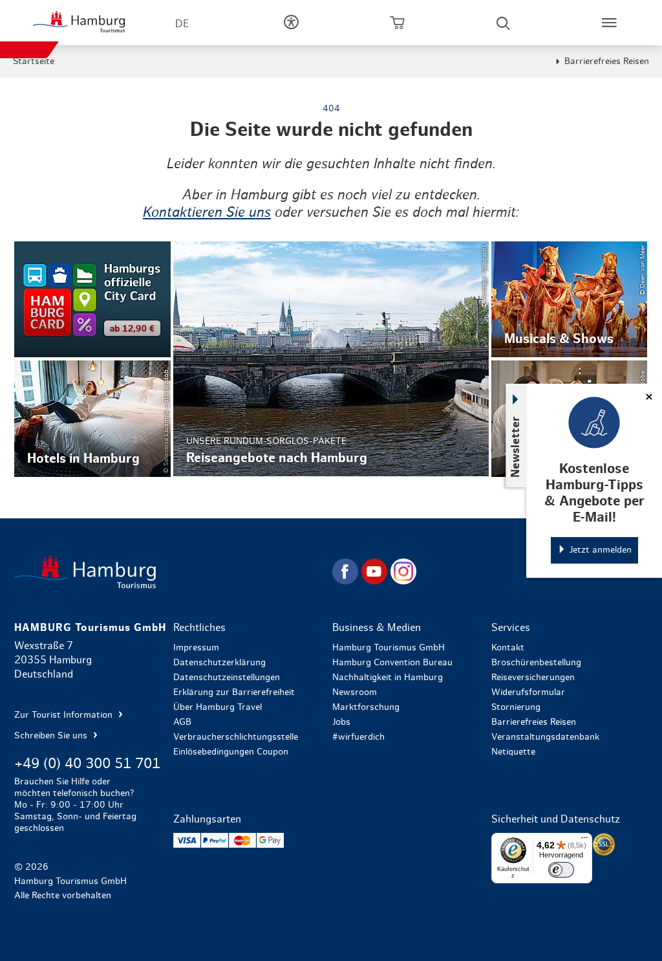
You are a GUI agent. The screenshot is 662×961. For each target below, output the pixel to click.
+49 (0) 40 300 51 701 (87, 763)
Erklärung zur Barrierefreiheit (234, 692)
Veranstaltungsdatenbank (545, 737)
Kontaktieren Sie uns (207, 212)
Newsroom (354, 692)
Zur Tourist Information (64, 715)
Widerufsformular (528, 692)
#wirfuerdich (358, 737)
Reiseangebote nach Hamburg (330, 359)
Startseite (33, 61)
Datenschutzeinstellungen (226, 677)
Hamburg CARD (92, 299)
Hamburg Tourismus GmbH (388, 647)
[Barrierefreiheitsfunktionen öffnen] (291, 22)
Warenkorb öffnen (397, 22)
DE (182, 24)
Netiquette (513, 752)
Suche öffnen (503, 22)
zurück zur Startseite (172, 571)
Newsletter (516, 446)
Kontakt (507, 647)
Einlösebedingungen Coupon (230, 752)
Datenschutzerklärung (219, 662)
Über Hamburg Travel (217, 707)
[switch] (561, 870)
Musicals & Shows (569, 299)
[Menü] (584, 840)
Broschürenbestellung (536, 662)
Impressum (196, 647)
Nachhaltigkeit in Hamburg (387, 677)
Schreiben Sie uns (52, 735)
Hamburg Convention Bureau (392, 662)
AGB (182, 722)
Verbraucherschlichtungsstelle (235, 737)
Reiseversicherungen (533, 677)
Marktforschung (366, 707)
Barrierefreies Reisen (606, 61)
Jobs (341, 722)
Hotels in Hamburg (92, 418)
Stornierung (515, 707)
